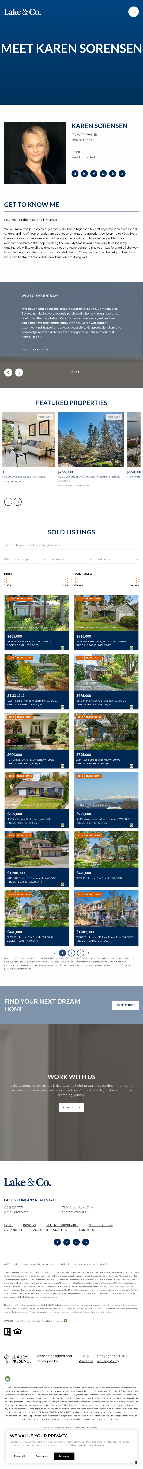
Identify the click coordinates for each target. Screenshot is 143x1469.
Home (8, 1225)
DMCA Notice (13, 1230)
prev (8, 372)
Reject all (19, 1456)
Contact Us (87, 1230)
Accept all (64, 1456)
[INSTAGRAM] (122, 173)
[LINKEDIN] (84, 173)
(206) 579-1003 (82, 140)
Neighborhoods (101, 1225)
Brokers (29, 1225)
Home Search (125, 1005)
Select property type (16, 559)
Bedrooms (103, 559)
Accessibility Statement (51, 1230)
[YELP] (112, 173)
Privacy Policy (108, 1361)
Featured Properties (62, 1225)
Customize (42, 1456)
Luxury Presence (86, 1358)
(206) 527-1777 (13, 1207)
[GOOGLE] (75, 173)
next (19, 372)
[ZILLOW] (103, 173)
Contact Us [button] (71, 1107)
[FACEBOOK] (93, 173)
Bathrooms (57, 559)
